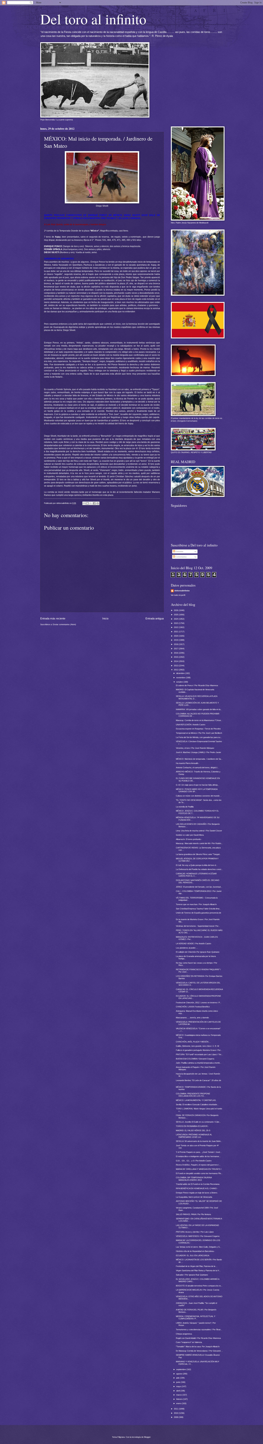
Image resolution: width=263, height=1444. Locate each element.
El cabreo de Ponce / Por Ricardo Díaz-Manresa (197, 685)
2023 (176, 623)
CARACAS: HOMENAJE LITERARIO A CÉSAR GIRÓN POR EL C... (196, 875)
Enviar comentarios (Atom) (64, 624)
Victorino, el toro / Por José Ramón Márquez (195, 748)
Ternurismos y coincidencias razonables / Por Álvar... (199, 1329)
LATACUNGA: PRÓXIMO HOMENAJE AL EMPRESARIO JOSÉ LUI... (194, 1135)
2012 (176, 670)
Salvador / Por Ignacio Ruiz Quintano (192, 1275)
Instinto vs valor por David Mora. (190, 835)
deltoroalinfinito (182, 591)
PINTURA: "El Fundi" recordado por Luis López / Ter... (199, 1054)
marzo (179, 1395)
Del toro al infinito (93, 18)
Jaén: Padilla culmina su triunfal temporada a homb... (198, 1063)
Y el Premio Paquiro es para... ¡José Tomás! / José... (199, 1152)
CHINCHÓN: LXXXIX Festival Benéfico (193, 1007)
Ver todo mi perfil (178, 595)
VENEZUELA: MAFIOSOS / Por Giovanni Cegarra (197, 1236)
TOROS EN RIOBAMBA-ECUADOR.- (192, 1126)
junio (178, 1382)
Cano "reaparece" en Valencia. (189, 1342)
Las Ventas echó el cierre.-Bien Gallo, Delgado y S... (198, 1247)
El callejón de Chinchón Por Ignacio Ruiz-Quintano (197, 952)
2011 (176, 1409)
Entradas (179, 551)
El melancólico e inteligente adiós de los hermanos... (198, 1156)
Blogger (147, 1437)
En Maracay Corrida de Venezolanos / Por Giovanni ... (199, 1351)
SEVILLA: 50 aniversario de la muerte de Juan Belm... (199, 1141)
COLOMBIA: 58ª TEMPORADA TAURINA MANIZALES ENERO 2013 (194, 1178)
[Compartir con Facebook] (94, 503)
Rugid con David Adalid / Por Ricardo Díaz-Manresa (198, 1338)
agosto (179, 1374)
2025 (176, 615)
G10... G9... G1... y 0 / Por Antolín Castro (193, 1161)
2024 (176, 619)
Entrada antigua (154, 618)
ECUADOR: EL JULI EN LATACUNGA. (193, 1255)
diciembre (180, 673)
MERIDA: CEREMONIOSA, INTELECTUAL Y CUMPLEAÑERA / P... (195, 1317)
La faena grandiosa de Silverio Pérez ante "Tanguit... (198, 854)
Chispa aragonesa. (184, 1334)
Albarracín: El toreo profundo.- (189, 839)
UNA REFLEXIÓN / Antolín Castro (190, 725)
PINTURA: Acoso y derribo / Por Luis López (195, 1232)
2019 (176, 640)
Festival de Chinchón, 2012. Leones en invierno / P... (198, 1002)
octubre (179, 682)
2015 (176, 657)
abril (178, 1391)
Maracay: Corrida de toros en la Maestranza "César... (199, 720)
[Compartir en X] (91, 503)
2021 (176, 632)
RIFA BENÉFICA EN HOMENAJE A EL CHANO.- (197, 1188)
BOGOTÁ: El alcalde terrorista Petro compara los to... (199, 1286)
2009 (176, 1417)
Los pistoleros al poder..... (187, 948)
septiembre (181, 1369)
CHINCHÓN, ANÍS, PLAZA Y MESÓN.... (193, 1042)
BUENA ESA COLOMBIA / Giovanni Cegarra (195, 1059)
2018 (176, 644)
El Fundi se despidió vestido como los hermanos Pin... (199, 1173)
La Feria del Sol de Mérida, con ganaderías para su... (199, 737)
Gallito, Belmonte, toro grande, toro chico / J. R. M (197, 1046)
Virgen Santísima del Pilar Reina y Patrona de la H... (198, 1270)
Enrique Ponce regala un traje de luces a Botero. (197, 1193)
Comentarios (181, 557)
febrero (179, 1399)
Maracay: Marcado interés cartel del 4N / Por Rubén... (199, 843)
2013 (176, 665)
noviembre (181, 677)
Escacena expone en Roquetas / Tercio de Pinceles (198, 729)
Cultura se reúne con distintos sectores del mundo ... (199, 796)
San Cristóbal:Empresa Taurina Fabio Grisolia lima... (198, 909)
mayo (179, 1386)
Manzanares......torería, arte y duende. (192, 1018)
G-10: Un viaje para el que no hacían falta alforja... (197, 785)
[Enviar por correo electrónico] (84, 503)
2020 (176, 636)
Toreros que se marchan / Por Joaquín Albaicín (196, 904)
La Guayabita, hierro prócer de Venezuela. (194, 1197)
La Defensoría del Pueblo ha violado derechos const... (199, 869)
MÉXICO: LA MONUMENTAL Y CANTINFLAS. (196, 1100)
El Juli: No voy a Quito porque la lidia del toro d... (197, 865)
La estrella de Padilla (185, 807)
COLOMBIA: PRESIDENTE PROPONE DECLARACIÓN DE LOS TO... (193, 1095)
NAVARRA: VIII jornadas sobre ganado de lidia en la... (199, 709)
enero (179, 1403)
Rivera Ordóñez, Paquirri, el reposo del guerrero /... (198, 1165)
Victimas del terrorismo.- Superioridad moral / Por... (198, 926)
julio (178, 1378)
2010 (176, 1413)
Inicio (105, 618)
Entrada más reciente (52, 618)
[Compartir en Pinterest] (97, 503)
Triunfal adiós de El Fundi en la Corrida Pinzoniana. (198, 1184)
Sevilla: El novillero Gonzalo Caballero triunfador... (197, 1104)
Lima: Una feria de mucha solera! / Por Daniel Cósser (199, 831)
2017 (176, 649)
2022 (176, 627)
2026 (176, 610)
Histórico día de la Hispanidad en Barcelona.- (195, 1251)
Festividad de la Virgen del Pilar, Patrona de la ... (196, 1266)
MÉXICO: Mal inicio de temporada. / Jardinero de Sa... (199, 759)
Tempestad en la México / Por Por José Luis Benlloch (199, 733)
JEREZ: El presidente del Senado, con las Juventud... (199, 887)
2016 (176, 653)
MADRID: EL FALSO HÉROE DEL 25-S (193, 1130)
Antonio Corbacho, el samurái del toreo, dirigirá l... (197, 767)
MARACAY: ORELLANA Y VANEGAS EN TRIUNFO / (198, 1169)
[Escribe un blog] (87, 503)
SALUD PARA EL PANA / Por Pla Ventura (193, 1214)
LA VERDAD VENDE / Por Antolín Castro (193, 943)
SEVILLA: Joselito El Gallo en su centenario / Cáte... (198, 1122)
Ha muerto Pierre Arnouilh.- (187, 763)
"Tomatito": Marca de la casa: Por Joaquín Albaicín (198, 1346)
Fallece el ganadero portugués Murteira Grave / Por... (199, 1050)
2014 (176, 661)
